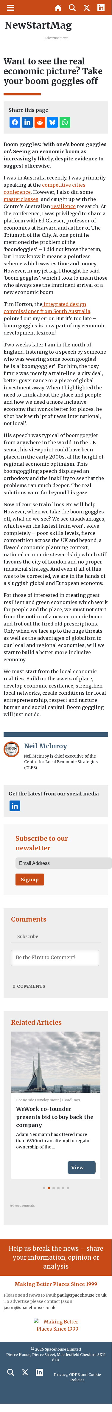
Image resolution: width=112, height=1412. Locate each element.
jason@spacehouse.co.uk (30, 1307)
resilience (63, 206)
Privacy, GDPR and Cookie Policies (77, 1377)
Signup (30, 879)
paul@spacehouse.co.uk (82, 1295)
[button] (44, 1188)
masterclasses (21, 199)
